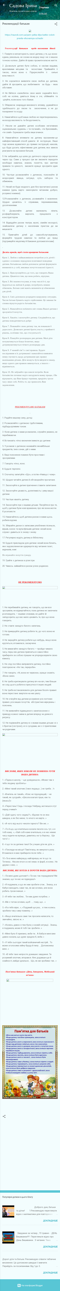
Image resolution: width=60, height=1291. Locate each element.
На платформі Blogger (32, 1285)
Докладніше (50, 1220)
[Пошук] (56, 5)
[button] (56, 24)
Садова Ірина (23, 5)
